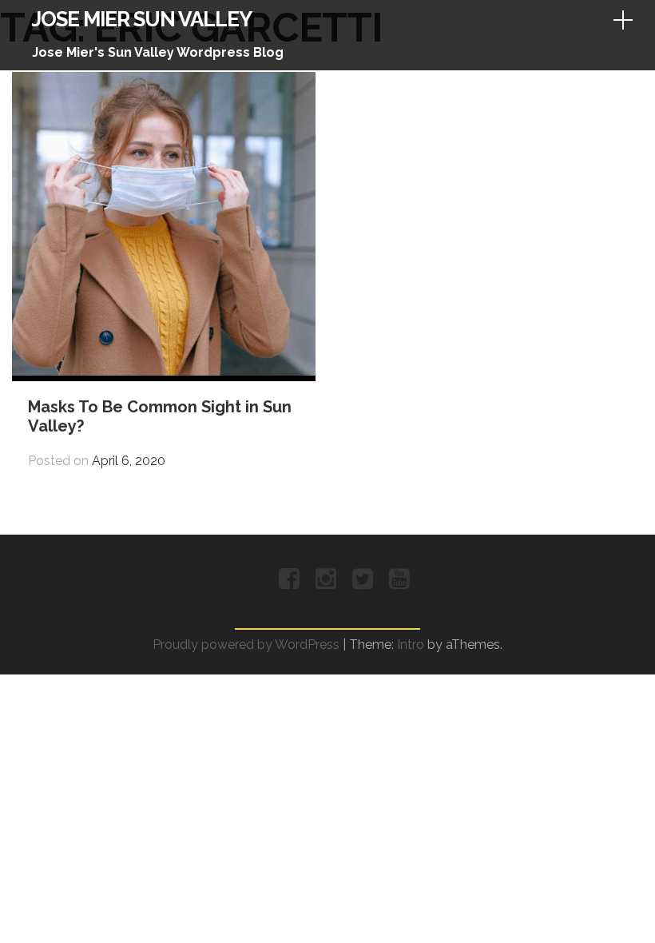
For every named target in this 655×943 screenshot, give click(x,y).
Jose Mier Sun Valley (142, 19)
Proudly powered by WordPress (246, 644)
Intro (410, 644)
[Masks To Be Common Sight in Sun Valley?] (164, 371)
